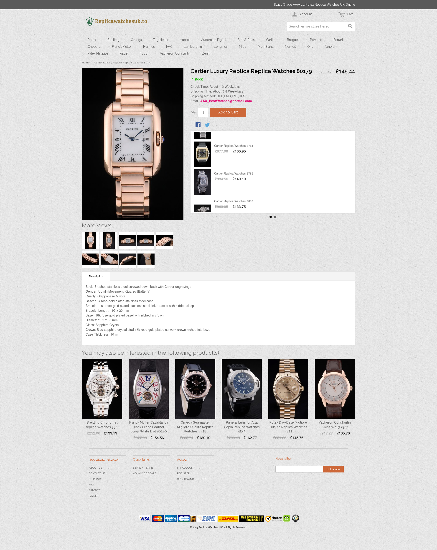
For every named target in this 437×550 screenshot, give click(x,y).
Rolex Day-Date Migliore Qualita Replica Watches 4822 (288, 427)
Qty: (193, 112)
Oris (310, 46)
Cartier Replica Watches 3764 (233, 136)
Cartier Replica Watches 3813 (233, 192)
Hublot (185, 40)
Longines (221, 46)
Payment (95, 495)
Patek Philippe (98, 53)
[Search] (350, 26)
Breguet (293, 40)
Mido (242, 46)
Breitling (113, 40)
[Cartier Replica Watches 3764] (202, 145)
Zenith (206, 53)
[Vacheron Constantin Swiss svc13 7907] (335, 389)
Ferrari (338, 40)
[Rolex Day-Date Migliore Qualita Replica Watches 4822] (288, 389)
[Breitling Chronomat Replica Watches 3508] (102, 389)
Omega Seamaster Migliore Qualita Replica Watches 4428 (195, 427)
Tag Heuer (160, 40)
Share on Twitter (208, 125)
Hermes (149, 46)
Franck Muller (122, 46)
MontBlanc (266, 46)
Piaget (123, 53)
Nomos (290, 46)
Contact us (97, 473)
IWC (169, 46)
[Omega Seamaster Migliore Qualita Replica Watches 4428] (195, 389)
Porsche (316, 40)
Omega (136, 40)
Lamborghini (193, 46)
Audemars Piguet (213, 40)
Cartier (271, 40)
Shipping (95, 479)
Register (183, 473)
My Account (186, 467)
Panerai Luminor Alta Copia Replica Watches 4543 (242, 427)
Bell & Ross (246, 40)
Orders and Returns (192, 479)
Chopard (94, 46)
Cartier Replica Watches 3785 (233, 164)
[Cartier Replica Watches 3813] (202, 200)
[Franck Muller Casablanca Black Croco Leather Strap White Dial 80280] (148, 389)
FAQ (91, 484)
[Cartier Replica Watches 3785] (202, 173)
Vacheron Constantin (175, 53)
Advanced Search (146, 473)
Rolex (92, 40)
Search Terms (143, 467)
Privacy (94, 490)
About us (95, 467)
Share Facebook (198, 125)
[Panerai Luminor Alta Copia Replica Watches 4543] (241, 389)
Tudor (144, 53)
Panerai (330, 46)
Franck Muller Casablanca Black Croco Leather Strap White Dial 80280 (148, 427)
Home (85, 62)
